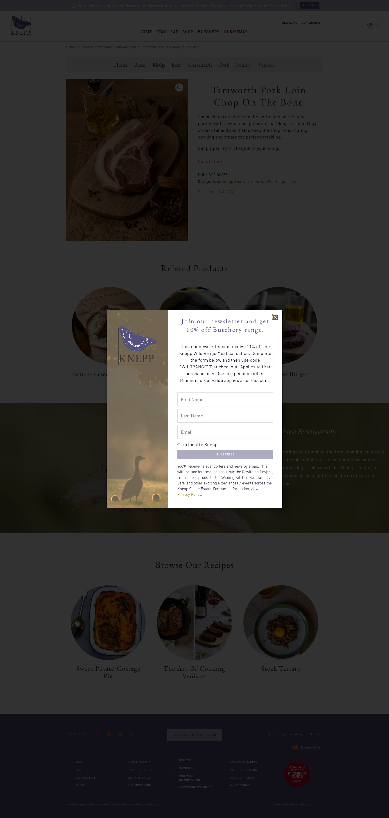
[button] (275, 317)
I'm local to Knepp (199, 444)
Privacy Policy (189, 494)
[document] (194, 409)
